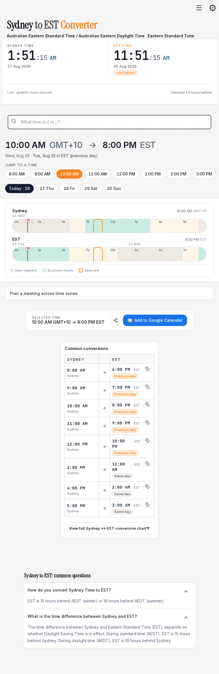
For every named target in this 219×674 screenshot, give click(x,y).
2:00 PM (178, 173)
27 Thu (47, 188)
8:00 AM (17, 173)
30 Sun (114, 188)
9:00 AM (42, 173)
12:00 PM (126, 173)
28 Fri (69, 188)
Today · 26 (19, 188)
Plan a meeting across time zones (44, 293)
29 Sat (90, 188)
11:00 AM (97, 173)
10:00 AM (69, 173)
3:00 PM (204, 173)
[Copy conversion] (147, 369)
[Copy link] (115, 320)
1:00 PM (153, 173)
